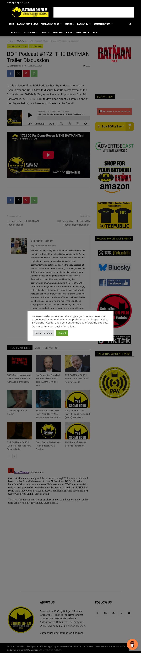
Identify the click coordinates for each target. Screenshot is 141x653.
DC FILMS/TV (29, 32)
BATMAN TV (82, 24)
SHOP (94, 32)
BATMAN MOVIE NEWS (27, 24)
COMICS (68, 24)
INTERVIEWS (57, 32)
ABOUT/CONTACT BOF (76, 32)
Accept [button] (62, 333)
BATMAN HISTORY (102, 24)
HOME (11, 24)
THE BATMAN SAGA (50, 24)
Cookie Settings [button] (43, 333)
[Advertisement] (93, 12)
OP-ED (43, 32)
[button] (130, 24)
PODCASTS (13, 32)
